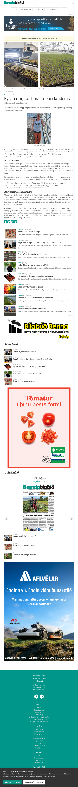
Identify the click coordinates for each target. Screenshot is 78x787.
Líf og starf (39, 741)
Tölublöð (39, 760)
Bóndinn (39, 736)
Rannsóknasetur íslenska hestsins (32, 309)
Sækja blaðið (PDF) (39, 482)
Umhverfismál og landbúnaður (39, 717)
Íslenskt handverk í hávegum (30, 231)
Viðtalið (39, 743)
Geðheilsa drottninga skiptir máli (25, 555)
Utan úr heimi (52, 9)
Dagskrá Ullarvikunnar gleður (30, 287)
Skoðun (39, 708)
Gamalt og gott (39, 710)
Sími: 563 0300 (40, 685)
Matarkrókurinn (39, 732)
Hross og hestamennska (39, 719)
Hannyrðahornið (39, 734)
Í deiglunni (39, 9)
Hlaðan (39, 755)
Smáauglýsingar (39, 758)
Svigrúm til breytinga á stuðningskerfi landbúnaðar (39, 242)
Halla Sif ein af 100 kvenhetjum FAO (33, 265)
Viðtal (63, 9)
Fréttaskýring (25, 9)
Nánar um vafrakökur (50, 776)
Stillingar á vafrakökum (34, 782)
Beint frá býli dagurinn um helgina (32, 254)
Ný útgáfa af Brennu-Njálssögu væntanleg (35, 276)
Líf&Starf (39, 726)
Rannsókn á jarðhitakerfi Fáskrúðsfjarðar (35, 298)
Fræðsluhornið (39, 712)
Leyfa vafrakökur (12, 782)
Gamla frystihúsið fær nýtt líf (24, 352)
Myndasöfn (39, 762)
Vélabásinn (39, 748)
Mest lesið (11, 344)
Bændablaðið (39, 767)
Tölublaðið (12, 472)
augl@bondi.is (40, 689)
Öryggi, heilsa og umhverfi (39, 722)
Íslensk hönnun (39, 729)
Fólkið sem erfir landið (39, 738)
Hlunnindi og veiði (39, 745)
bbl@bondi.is (40, 687)
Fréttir (14, 9)
